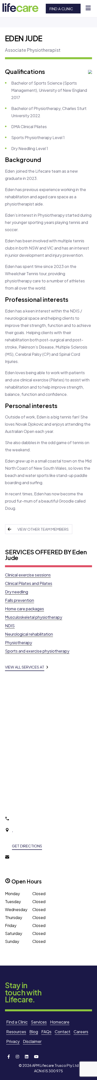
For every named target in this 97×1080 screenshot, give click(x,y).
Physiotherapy (18, 642)
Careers (81, 1031)
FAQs (46, 1031)
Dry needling (16, 591)
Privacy (13, 1041)
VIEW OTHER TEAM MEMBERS (43, 529)
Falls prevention (19, 600)
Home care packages (24, 608)
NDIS (10, 625)
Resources (16, 1031)
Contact (62, 1031)
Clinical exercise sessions (28, 574)
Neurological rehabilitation (29, 634)
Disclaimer (32, 1041)
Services (39, 1022)
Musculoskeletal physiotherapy (33, 617)
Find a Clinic (61, 8)
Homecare (59, 1022)
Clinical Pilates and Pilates (28, 583)
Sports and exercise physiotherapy (37, 651)
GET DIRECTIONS (27, 845)
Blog (33, 1031)
